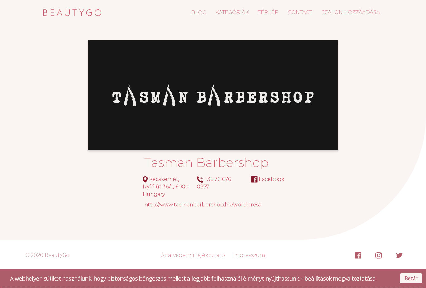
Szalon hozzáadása (351, 12)
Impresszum (248, 255)
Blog (198, 12)
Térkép (268, 12)
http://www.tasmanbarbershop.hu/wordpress (202, 205)
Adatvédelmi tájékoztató (193, 255)
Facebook (271, 179)
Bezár (411, 278)
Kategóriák (232, 12)
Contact (300, 12)
